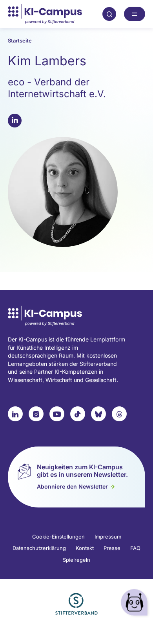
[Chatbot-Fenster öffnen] (135, 604)
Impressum (108, 536)
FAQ (135, 548)
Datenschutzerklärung (39, 548)
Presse (112, 548)
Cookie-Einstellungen (58, 536)
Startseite (20, 40)
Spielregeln (76, 560)
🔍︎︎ (109, 14)
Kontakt (85, 548)
